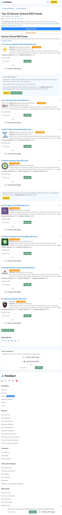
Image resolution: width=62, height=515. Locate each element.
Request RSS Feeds (9, 8)
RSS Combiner (5, 477)
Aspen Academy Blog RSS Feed (15, 161)
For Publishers (5, 452)
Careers (7, 396)
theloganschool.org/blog (22, 210)
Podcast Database (7, 421)
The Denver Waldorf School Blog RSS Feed (19, 44)
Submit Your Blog (31, 29)
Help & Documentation (8, 496)
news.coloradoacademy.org (23, 303)
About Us (4, 390)
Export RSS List (22, 8)
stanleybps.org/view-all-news (24, 272)
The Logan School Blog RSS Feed (16, 205)
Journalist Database (7, 427)
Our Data (4, 393)
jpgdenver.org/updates (22, 105)
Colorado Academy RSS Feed (14, 299)
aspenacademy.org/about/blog (24, 165)
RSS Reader (4, 455)
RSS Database (5, 415)
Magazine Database (7, 424)
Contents (17, 16)
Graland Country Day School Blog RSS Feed (20, 237)
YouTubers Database (7, 430)
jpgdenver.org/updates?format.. (25, 103)
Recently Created (6, 502)
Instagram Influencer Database (10, 437)
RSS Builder (4, 480)
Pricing (54, 2)
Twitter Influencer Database (9, 440)
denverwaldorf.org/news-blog (24, 49)
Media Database (6, 459)
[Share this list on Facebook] (7, 19)
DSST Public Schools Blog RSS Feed (17, 129)
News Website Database (8, 434)
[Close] (61, 506)
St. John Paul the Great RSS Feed (16, 100)
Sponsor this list (31, 32)
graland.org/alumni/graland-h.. (24, 241)
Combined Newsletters (8, 471)
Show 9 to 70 (9, 330)
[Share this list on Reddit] (16, 19)
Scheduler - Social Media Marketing (12, 483)
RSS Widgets (5, 474)
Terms (3, 406)
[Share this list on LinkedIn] (13, 19)
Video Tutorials (5, 492)
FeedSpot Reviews (7, 399)
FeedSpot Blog (5, 505)
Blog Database (5, 418)
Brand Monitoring (6, 468)
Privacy (3, 402)
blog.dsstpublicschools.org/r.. (25, 132)
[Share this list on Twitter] (10, 19)
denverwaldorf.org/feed (23, 47)
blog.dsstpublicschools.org (23, 134)
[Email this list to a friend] (19, 19)
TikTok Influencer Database (9, 443)
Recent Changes (6, 499)
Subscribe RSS (5, 58)
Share (3, 18)
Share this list (6, 337)
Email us (6, 93)
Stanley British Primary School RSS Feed (18, 268)
